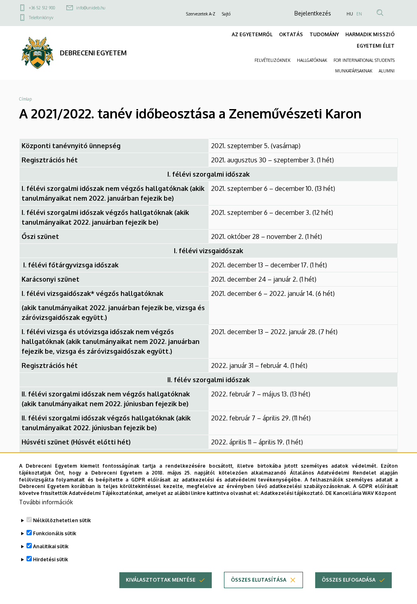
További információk (46, 502)
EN (359, 13)
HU (350, 13)
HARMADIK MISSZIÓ (370, 34)
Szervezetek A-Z (200, 13)
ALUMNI (387, 70)
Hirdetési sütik (50, 559)
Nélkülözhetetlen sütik (62, 520)
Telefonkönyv (41, 17)
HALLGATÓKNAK (312, 60)
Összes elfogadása (348, 580)
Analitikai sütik (50, 546)
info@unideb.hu (90, 7)
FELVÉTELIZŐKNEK (272, 60)
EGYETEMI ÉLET (376, 46)
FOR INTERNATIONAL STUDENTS (364, 60)
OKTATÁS (291, 34)
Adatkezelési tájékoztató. (292, 493)
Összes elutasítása (258, 580)
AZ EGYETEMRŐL (252, 34)
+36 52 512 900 (42, 7)
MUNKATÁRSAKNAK (353, 70)
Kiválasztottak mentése (160, 580)
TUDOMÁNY (324, 34)
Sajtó (226, 13)
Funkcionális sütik (54, 533)
